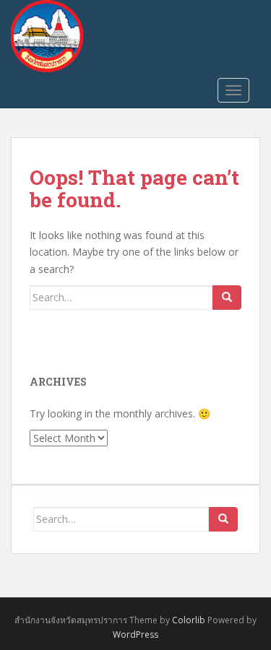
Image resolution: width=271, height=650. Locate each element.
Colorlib (188, 620)
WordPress (135, 634)
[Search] (226, 297)
